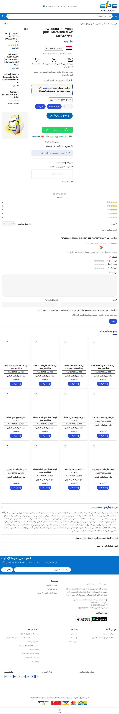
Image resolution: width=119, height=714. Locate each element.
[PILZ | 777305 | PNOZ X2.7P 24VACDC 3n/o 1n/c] (24, 40)
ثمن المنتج (113, 268)
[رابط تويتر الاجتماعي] (33, 676)
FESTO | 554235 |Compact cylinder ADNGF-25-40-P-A (10, 78)
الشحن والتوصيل (51, 585)
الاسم (114, 300)
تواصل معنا (73, 641)
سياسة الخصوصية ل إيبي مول (28, 645)
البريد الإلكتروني (51, 300)
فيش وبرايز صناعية (87, 24)
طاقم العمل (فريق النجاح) (29, 634)
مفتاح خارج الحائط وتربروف (103, 469)
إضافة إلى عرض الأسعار (59, 116)
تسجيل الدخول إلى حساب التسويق (103, 637)
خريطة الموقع (52, 589)
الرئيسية (114, 24)
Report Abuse (66, 182)
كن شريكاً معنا (111, 629)
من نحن (74, 634)
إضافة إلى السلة (54, 106)
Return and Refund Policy (30, 653)
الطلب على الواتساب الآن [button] (55, 130)
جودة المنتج (112, 261)
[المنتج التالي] (3, 24)
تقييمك (113, 257)
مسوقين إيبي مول (109, 634)
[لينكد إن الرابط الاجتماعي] (15, 676)
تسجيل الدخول (62, 64)
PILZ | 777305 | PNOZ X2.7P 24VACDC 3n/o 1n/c (12, 38)
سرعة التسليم (111, 264)
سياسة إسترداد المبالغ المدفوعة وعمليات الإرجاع (22, 637)
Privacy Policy (34, 661)
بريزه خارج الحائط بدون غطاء (103, 417)
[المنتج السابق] (7, 24)
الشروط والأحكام (32, 641)
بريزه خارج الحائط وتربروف (15, 469)
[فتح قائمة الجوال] (116, 16)
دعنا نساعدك (73, 629)
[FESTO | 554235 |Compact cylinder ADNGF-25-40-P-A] (24, 80)
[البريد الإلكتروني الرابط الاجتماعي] (28, 676)
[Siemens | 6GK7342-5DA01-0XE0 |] (24, 98)
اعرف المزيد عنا (33, 629)
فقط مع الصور (22, 224)
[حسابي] (3, 16)
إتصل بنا (74, 637)
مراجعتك (113, 273)
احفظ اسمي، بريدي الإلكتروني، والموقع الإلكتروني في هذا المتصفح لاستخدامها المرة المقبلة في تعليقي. (75, 310)
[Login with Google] (101, 247)
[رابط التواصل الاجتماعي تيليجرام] (6, 676)
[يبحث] (8, 16)
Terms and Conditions (32, 657)
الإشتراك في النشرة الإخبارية (47, 593)
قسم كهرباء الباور (102, 24)
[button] (103, 384)
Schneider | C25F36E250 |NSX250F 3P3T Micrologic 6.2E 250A (11, 59)
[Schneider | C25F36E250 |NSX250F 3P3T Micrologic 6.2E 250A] (24, 61)
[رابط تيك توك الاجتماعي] (10, 676)
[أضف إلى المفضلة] (94, 342)
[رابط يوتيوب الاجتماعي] (19, 676)
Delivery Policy (34, 649)
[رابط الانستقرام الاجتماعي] (24, 676)
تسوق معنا (54, 581)
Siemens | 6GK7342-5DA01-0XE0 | (10, 94)
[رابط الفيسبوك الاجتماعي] (37, 676)
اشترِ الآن (40, 106)
